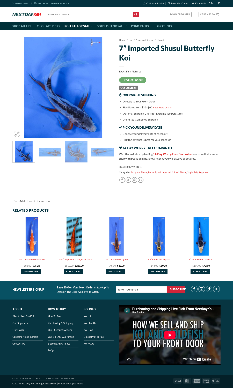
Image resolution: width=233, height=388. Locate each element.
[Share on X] (128, 180)
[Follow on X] (219, 3)
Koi (131, 40)
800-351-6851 (22, 3)
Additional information (34, 201)
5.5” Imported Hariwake (32, 259)
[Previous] (19, 87)
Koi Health (200, 3)
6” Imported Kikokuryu (201, 259)
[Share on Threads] (134, 180)
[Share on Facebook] (122, 180)
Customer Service (155, 3)
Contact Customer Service (52, 3)
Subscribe (177, 289)
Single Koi (203, 172)
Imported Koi (168, 172)
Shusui (160, 40)
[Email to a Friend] (140, 180)
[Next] (108, 87)
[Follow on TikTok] (216, 3)
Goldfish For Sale (110, 26)
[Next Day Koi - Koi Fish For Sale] (26, 14)
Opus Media (76, 383)
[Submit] (136, 14)
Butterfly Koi (154, 172)
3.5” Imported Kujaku (116, 259)
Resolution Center (179, 3)
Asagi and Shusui (145, 40)
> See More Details (162, 107)
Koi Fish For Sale (77, 26)
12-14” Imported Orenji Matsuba (74, 259)
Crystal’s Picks (48, 26)
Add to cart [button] (31, 271)
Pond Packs (140, 26)
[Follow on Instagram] (212, 3)
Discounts (164, 26)
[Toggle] (15, 201)
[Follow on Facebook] (209, 3)
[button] (209, 14)
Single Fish (192, 172)
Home (122, 40)
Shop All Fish (22, 26)
